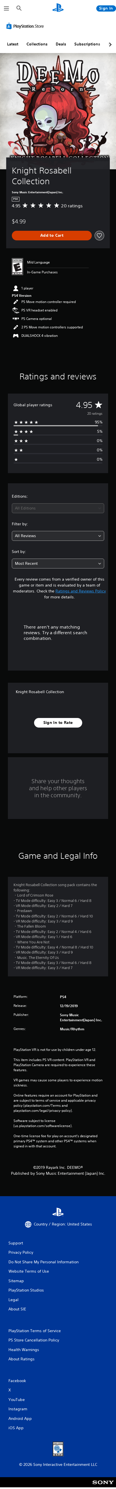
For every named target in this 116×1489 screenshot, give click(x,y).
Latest (12, 44)
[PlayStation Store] (26, 25)
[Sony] (103, 1486)
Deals (61, 44)
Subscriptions (87, 44)
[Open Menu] (6, 8)
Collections (37, 44)
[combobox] (58, 508)
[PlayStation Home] (58, 8)
